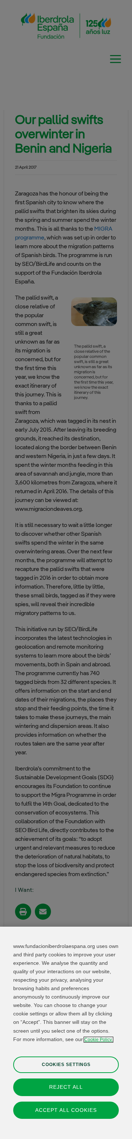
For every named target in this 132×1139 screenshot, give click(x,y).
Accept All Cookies (66, 1110)
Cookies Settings (66, 1064)
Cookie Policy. (98, 1039)
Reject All (66, 1087)
